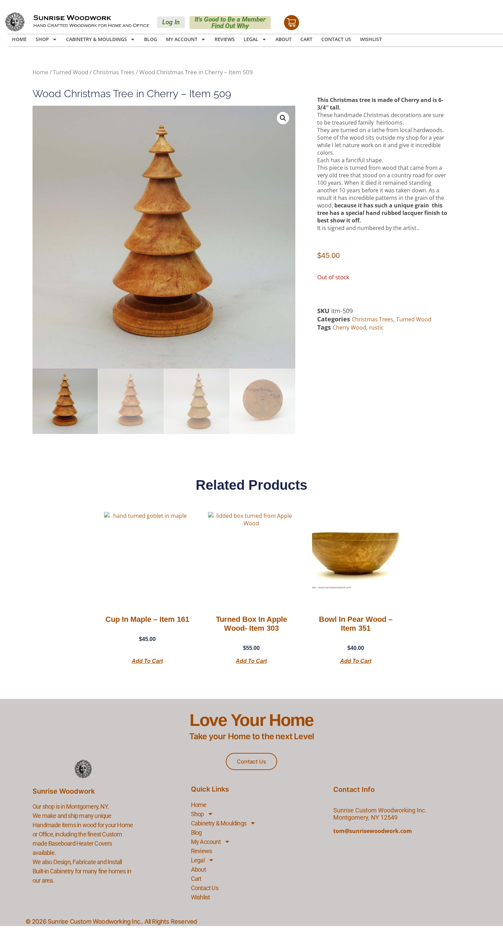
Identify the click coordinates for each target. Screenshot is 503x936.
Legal (251, 39)
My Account (181, 39)
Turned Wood (70, 72)
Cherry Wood (349, 327)
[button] (283, 118)
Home (19, 39)
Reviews (225, 39)
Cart (306, 39)
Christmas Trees (113, 72)
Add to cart (147, 661)
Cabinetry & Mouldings (96, 39)
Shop (42, 39)
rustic (376, 327)
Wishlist (371, 39)
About (283, 39)
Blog (150, 39)
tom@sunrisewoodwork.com (372, 831)
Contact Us (336, 39)
